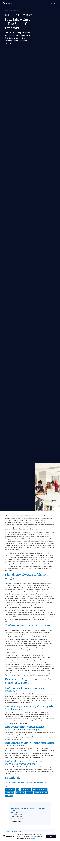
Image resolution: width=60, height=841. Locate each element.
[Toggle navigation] (58, 3)
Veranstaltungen (20, 792)
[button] (52, 3)
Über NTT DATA (9, 792)
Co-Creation (9, 795)
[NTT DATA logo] (6, 3)
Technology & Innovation (41, 792)
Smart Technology (26, 789)
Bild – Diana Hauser (39, 783)
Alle (18, 789)
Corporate (29, 792)
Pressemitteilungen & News (40, 789)
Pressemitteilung (10, 789)
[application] (30, 836)
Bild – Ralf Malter (10, 783)
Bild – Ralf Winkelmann (24, 783)
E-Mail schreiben (16, 821)
